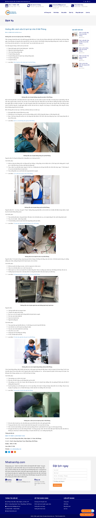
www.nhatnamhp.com (15, 449)
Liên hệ (88, 12)
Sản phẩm (64, 12)
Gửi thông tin (57, 485)
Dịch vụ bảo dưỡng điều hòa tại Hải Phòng (83, 49)
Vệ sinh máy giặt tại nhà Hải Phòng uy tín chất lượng (26, 223)
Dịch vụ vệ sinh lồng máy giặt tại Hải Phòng (24, 120)
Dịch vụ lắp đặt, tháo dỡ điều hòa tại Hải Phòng (84, 42)
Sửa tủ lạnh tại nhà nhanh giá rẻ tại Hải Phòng (24, 62)
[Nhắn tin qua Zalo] (92, 510)
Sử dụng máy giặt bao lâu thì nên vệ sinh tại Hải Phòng (27, 274)
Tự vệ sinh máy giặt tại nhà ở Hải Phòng (23, 173)
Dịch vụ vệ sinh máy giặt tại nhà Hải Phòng (84, 57)
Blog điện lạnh (79, 12)
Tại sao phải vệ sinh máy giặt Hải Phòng (23, 390)
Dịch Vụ (71, 12)
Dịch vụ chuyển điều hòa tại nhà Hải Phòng (84, 34)
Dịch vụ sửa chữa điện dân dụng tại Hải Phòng (84, 65)
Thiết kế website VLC (60, 516)
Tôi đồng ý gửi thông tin (59, 481)
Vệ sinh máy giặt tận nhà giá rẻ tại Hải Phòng (24, 337)
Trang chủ (48, 12)
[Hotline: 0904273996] (92, 514)
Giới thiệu (56, 12)
